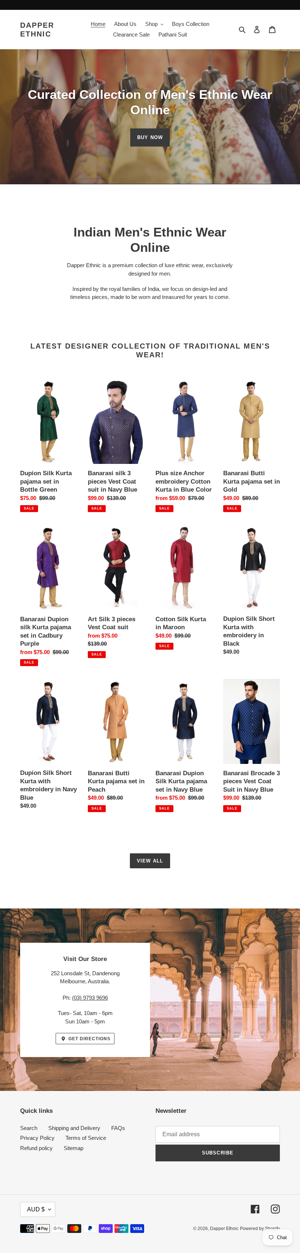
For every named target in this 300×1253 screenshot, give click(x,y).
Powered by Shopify (260, 1228)
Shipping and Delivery (74, 1128)
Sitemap (73, 1148)
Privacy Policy (37, 1138)
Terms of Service (85, 1138)
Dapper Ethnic (37, 29)
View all (150, 861)
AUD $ (36, 1209)
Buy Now (149, 137)
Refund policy (36, 1148)
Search (28, 1128)
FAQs (118, 1128)
